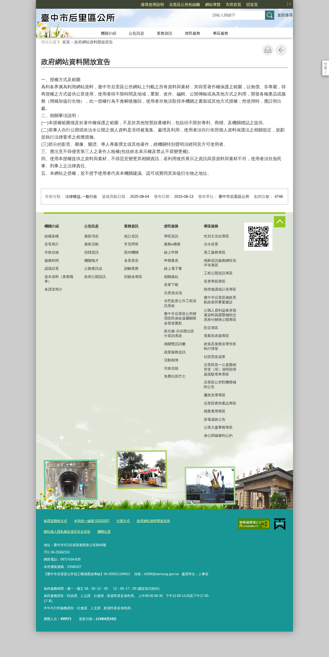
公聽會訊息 (93, 268)
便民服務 (192, 33)
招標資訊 (91, 252)
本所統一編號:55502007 (91, 521)
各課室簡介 (53, 289)
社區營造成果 (214, 357)
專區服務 (220, 33)
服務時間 (51, 260)
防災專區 (211, 328)
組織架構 (51, 236)
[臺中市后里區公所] (117, 18)
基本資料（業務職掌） (58, 279)
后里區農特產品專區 (220, 403)
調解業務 (131, 268)
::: (33, 2)
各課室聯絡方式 (55, 521)
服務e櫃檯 (172, 244)
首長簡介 (51, 244)
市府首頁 (233, 4)
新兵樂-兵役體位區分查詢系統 (179, 333)
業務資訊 (164, 33)
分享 (325, 64)
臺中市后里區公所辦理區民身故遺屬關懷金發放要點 (180, 318)
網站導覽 (213, 4)
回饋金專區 (133, 277)
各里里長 (131, 260)
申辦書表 (171, 260)
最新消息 (91, 236)
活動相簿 (171, 360)
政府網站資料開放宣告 (93, 42)
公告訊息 (136, 33)
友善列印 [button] (267, 50)
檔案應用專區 (214, 411)
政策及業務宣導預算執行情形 (220, 346)
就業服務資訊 (175, 352)
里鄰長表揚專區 (216, 336)
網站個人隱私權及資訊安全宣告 (67, 532)
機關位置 (104, 532)
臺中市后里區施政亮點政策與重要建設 (220, 299)
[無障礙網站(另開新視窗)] (254, 524)
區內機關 (131, 252)
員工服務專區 (214, 252)
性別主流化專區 (216, 236)
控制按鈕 (279, 221)
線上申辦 (171, 252)
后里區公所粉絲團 (184, 4)
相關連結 (171, 277)
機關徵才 (91, 260)
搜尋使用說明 (152, 4)
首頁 (66, 42)
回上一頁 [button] (281, 50)
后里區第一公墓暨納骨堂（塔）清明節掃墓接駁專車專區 (220, 369)
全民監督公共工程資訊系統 (180, 303)
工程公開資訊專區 (218, 273)
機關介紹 (108, 33)
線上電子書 (173, 268)
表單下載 (171, 285)
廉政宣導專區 (214, 395)
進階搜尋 (285, 15)
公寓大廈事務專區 (218, 427)
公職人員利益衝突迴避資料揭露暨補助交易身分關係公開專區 (220, 315)
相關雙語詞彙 (175, 344)
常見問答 (131, 244)
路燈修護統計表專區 (220, 289)
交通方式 (123, 521)
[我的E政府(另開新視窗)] (279, 524)
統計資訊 (131, 236)
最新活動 (91, 244)
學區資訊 (171, 236)
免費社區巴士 (175, 376)
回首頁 (252, 4)
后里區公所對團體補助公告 (220, 384)
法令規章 (211, 244)
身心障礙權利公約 (218, 435)
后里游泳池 (173, 293)
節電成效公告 (214, 419)
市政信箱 (51, 252)
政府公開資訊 (95, 277)
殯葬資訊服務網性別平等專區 (220, 262)
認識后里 (51, 268)
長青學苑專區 (214, 281)
